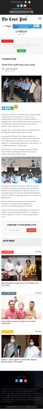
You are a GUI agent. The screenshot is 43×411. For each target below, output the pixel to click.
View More (38, 256)
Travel (21, 55)
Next (38, 94)
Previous (4, 94)
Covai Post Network (11, 73)
